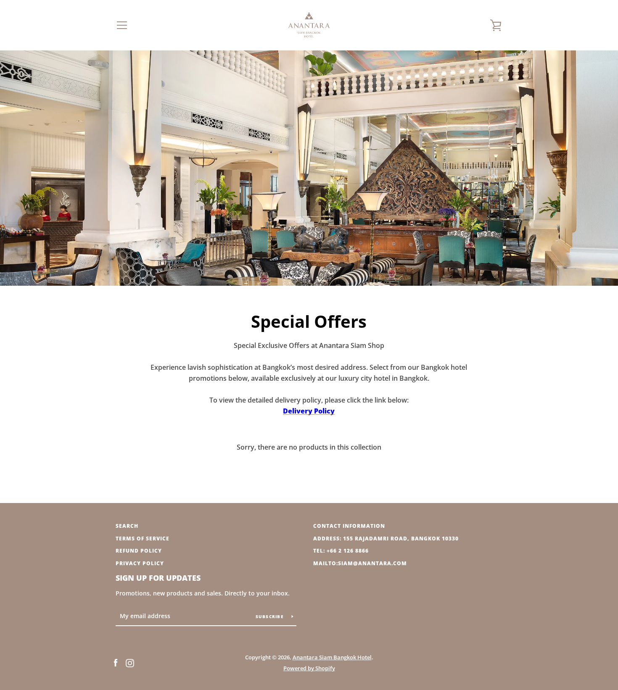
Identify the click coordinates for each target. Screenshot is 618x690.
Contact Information (349, 525)
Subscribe (270, 616)
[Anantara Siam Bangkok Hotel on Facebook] (115, 662)
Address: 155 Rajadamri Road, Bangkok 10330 (386, 538)
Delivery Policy (309, 411)
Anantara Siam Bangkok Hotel (332, 657)
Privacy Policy (140, 563)
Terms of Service (142, 538)
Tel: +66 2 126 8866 (341, 550)
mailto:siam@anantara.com (360, 563)
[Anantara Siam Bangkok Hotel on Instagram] (130, 662)
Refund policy (139, 550)
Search (127, 525)
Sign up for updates (158, 578)
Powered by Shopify (309, 668)
